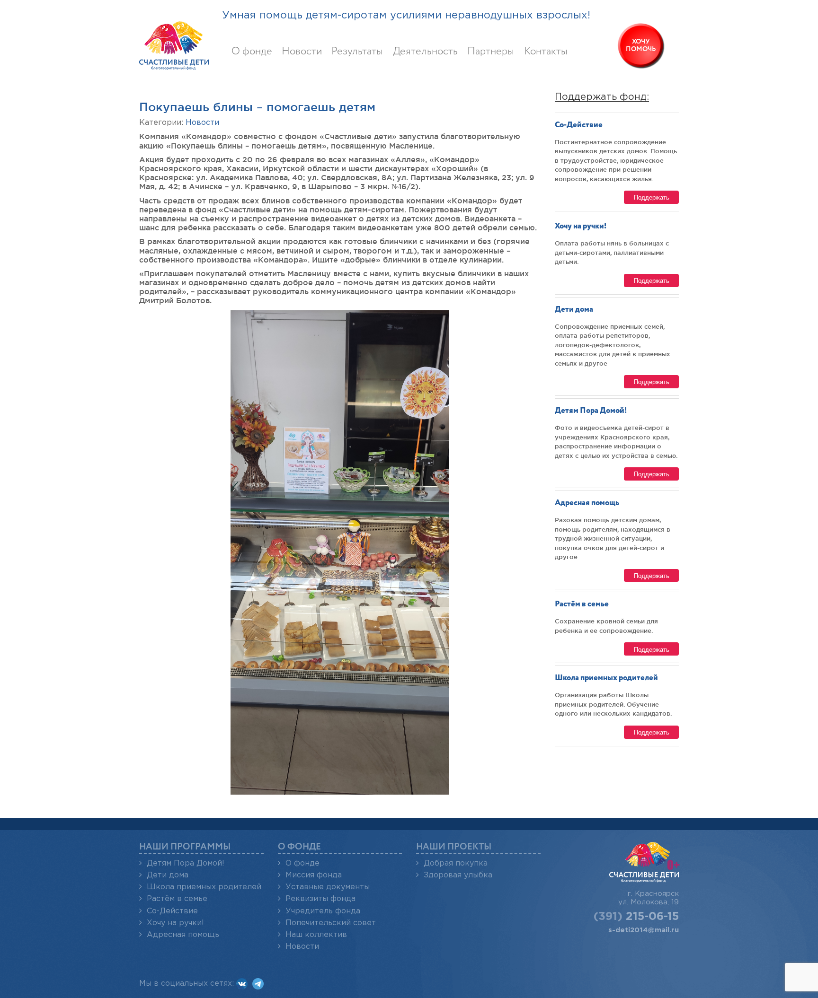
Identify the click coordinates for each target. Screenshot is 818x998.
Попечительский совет (330, 923)
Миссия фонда (313, 875)
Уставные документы (327, 887)
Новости (302, 51)
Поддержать (651, 197)
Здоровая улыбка (458, 875)
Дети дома (574, 310)
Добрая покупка (456, 863)
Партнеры (490, 51)
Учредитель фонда (322, 911)
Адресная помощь (587, 503)
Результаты (357, 51)
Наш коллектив (316, 934)
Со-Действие (579, 125)
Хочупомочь (641, 45)
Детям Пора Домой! (591, 411)
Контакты (546, 51)
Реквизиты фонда (320, 898)
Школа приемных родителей (606, 678)
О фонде (251, 51)
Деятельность (425, 51)
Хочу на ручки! (580, 226)
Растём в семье (582, 604)
